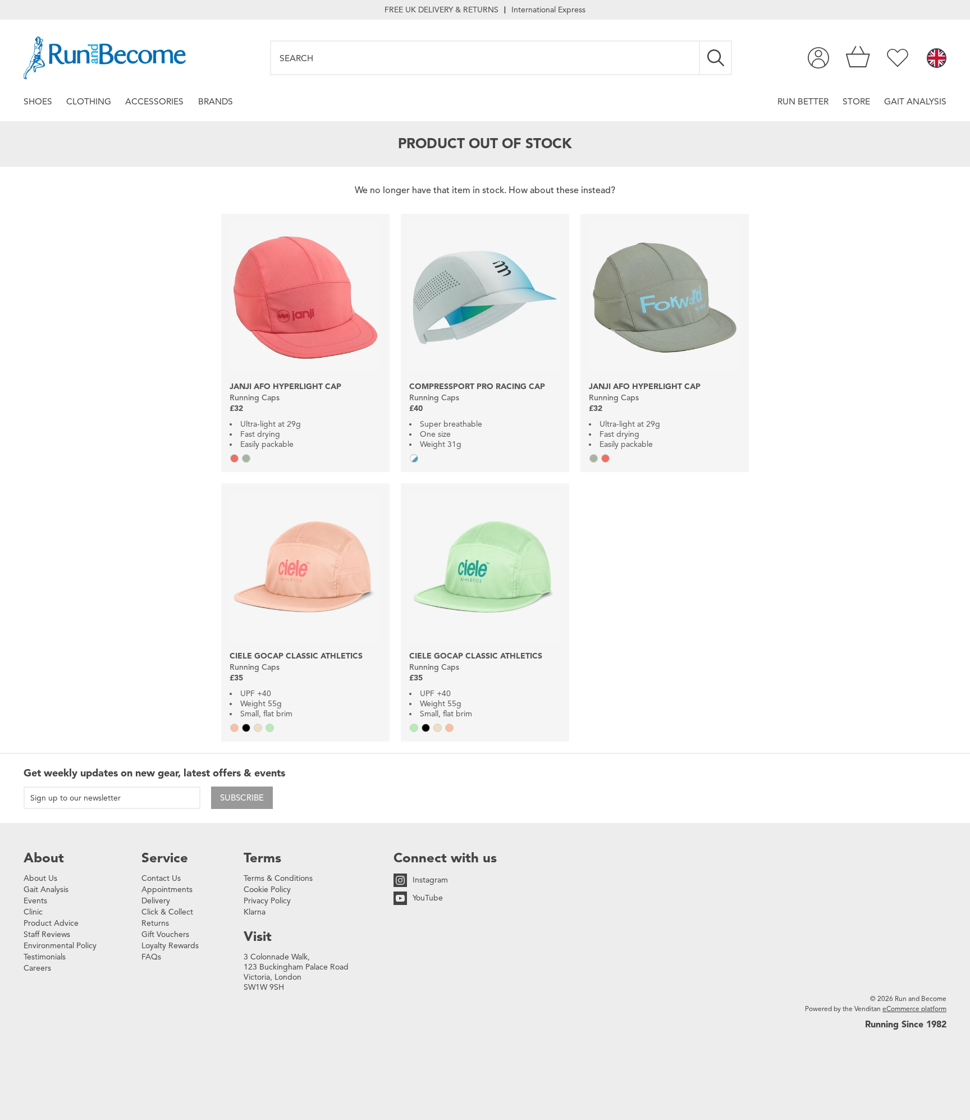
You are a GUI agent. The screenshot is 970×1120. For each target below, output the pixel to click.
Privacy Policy (267, 901)
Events (35, 901)
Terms (262, 858)
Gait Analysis (915, 101)
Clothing (88, 101)
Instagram (430, 880)
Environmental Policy (60, 945)
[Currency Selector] (936, 59)
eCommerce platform (914, 1008)
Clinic (33, 912)
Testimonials (45, 957)
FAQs (151, 957)
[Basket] (858, 57)
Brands (215, 101)
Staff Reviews (47, 934)
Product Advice (51, 923)
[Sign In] (818, 57)
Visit (258, 936)
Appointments (167, 889)
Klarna (255, 912)
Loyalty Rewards (170, 945)
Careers (37, 968)
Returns (155, 923)
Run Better (803, 101)
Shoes (38, 101)
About (44, 858)
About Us (40, 878)
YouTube (428, 898)
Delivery (155, 901)
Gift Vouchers (165, 934)
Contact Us (161, 878)
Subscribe (242, 798)
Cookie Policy (267, 889)
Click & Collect (167, 912)
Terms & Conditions (278, 878)
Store (856, 101)
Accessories (154, 101)
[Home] (105, 57)
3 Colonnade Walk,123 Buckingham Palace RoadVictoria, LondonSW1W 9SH (296, 972)
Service (164, 858)
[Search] (716, 57)
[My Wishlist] (897, 57)
